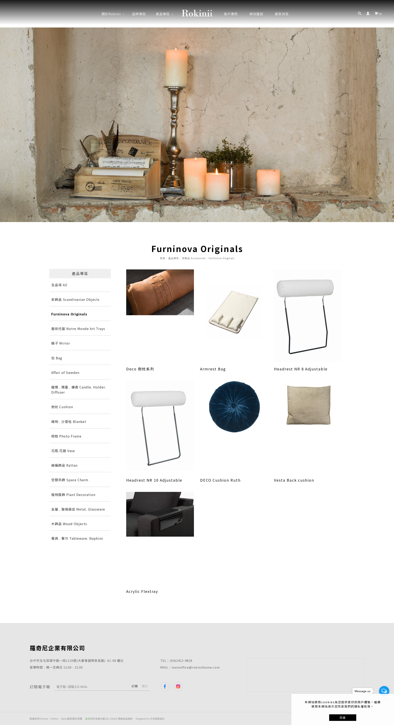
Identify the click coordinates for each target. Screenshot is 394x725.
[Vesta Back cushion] (308, 405)
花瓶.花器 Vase (63, 450)
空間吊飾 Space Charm (69, 479)
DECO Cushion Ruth (220, 480)
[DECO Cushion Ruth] (234, 406)
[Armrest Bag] (234, 311)
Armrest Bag (213, 368)
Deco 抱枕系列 (140, 368)
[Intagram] (180, 686)
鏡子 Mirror (60, 343)
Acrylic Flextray (142, 591)
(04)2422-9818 (181, 660)
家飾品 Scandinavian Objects (75, 299)
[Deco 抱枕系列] (160, 291)
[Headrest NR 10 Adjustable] (160, 425)
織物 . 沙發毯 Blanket (68, 421)
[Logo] (197, 12)
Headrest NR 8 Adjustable (301, 368)
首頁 (162, 258)
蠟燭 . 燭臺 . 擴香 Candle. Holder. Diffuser (78, 390)
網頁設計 (160, 718)
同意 (343, 718)
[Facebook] (167, 686)
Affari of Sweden (65, 372)
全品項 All (59, 284)
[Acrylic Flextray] (160, 513)
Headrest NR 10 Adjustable (154, 480)
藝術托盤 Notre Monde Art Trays (78, 328)
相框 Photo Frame (66, 436)
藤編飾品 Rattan (64, 465)
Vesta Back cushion (294, 480)
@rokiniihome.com (204, 667)
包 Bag (56, 357)
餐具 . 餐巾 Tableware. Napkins (77, 538)
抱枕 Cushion (62, 406)
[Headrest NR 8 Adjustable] (308, 315)
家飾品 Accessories (194, 258)
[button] (359, 13)
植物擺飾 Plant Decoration (73, 494)
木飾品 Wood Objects (69, 523)
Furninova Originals (221, 258)
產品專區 (173, 258)
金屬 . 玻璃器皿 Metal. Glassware (78, 509)
